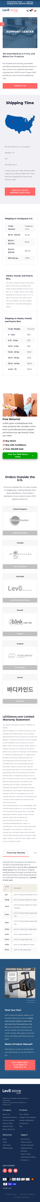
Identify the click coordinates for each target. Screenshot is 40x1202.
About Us (6, 1114)
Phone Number (9, 1120)
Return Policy (26, 1154)
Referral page (8, 1148)
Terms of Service (9, 1129)
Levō (9, 1188)
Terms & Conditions (27, 1194)
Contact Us (25, 1160)
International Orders (28, 1157)
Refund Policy (8, 1126)
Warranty (24, 1151)
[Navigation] (35, 10)
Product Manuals (27, 1145)
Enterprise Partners (10, 1117)
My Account (25, 1139)
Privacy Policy (8, 1123)
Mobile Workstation (26, 1120)
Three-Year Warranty (16, 853)
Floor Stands (24, 1114)
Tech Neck (6, 1145)
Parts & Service (26, 1142)
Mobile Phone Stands (27, 1117)
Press (5, 1142)
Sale (20, 1126)
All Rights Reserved (21, 1197)
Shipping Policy (26, 1148)
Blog (4, 1139)
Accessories (23, 1123)
